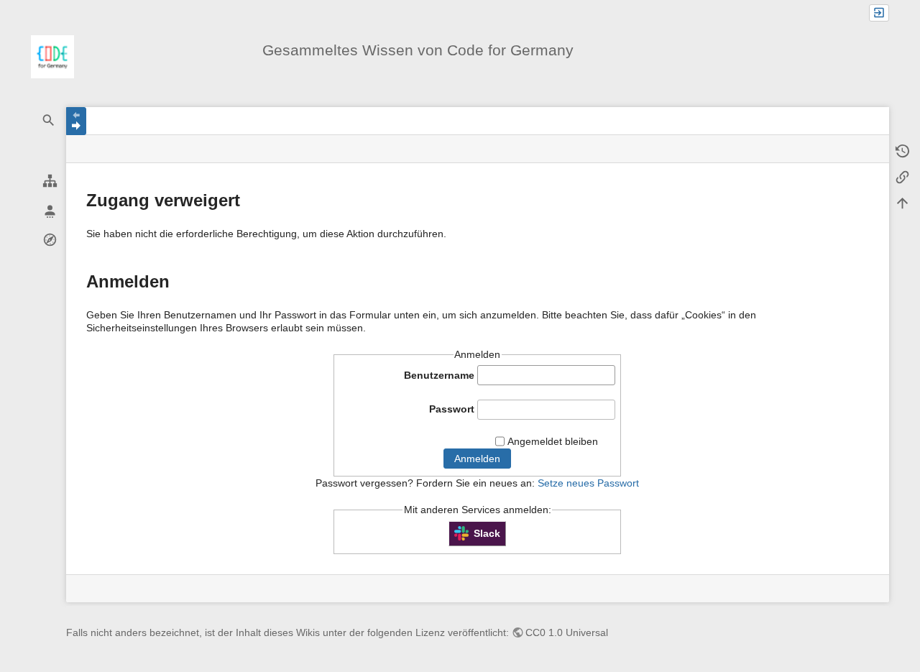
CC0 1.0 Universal (566, 632)
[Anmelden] (879, 13)
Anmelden (477, 458)
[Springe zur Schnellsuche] (49, 120)
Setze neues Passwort (588, 483)
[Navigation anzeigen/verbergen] (76, 121)
